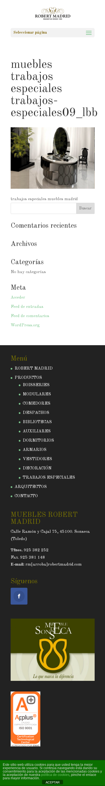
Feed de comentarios (30, 316)
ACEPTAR (53, 782)
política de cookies (55, 775)
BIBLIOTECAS (37, 422)
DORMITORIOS (38, 441)
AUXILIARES (37, 431)
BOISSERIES (36, 385)
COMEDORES (36, 404)
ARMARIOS (34, 450)
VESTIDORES (37, 459)
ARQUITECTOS (31, 487)
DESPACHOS (36, 413)
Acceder (18, 298)
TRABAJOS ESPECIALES (49, 478)
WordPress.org (25, 325)
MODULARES (37, 394)
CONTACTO (26, 496)
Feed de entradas (27, 307)
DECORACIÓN (37, 468)
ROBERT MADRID (34, 369)
